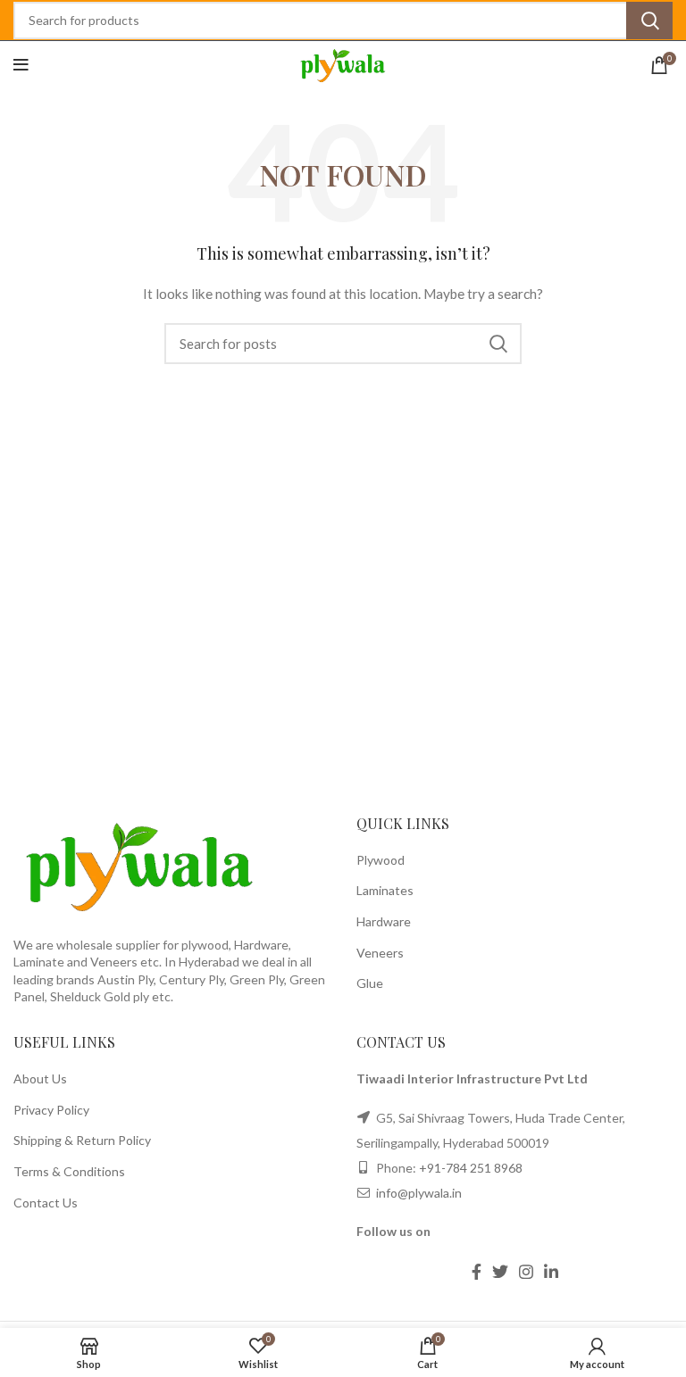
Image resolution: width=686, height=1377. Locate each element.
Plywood (380, 859)
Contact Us (45, 1202)
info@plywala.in (417, 1192)
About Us (40, 1078)
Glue (369, 983)
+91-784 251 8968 (471, 1167)
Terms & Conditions (69, 1171)
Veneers (380, 952)
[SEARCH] (649, 20)
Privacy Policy (51, 1109)
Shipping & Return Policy (82, 1140)
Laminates (385, 890)
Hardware (383, 921)
